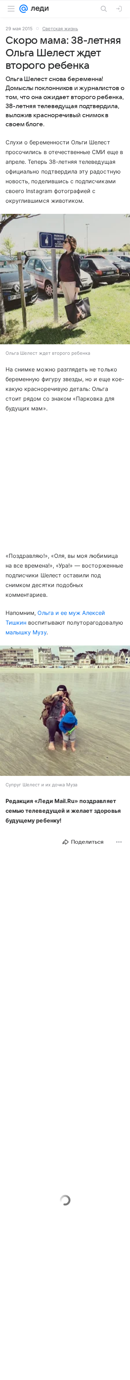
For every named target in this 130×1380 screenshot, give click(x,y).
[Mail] (23, 8)
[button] (65, 280)
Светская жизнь (60, 28)
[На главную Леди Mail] (38, 8)
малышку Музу (26, 632)
